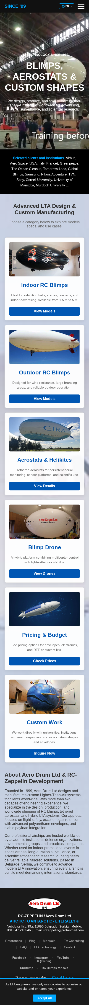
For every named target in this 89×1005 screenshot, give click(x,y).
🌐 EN (67, 6)
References (13, 941)
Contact (69, 947)
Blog (32, 941)
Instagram (41, 957)
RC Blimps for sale (55, 968)
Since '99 (15, 6)
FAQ (23, 947)
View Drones (44, 573)
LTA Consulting (73, 941)
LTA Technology (45, 947)
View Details (44, 486)
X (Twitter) (44, 961)
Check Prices (44, 661)
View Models (44, 311)
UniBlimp (27, 968)
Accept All (44, 998)
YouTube (63, 957)
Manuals (49, 941)
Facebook (19, 957)
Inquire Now (44, 753)
